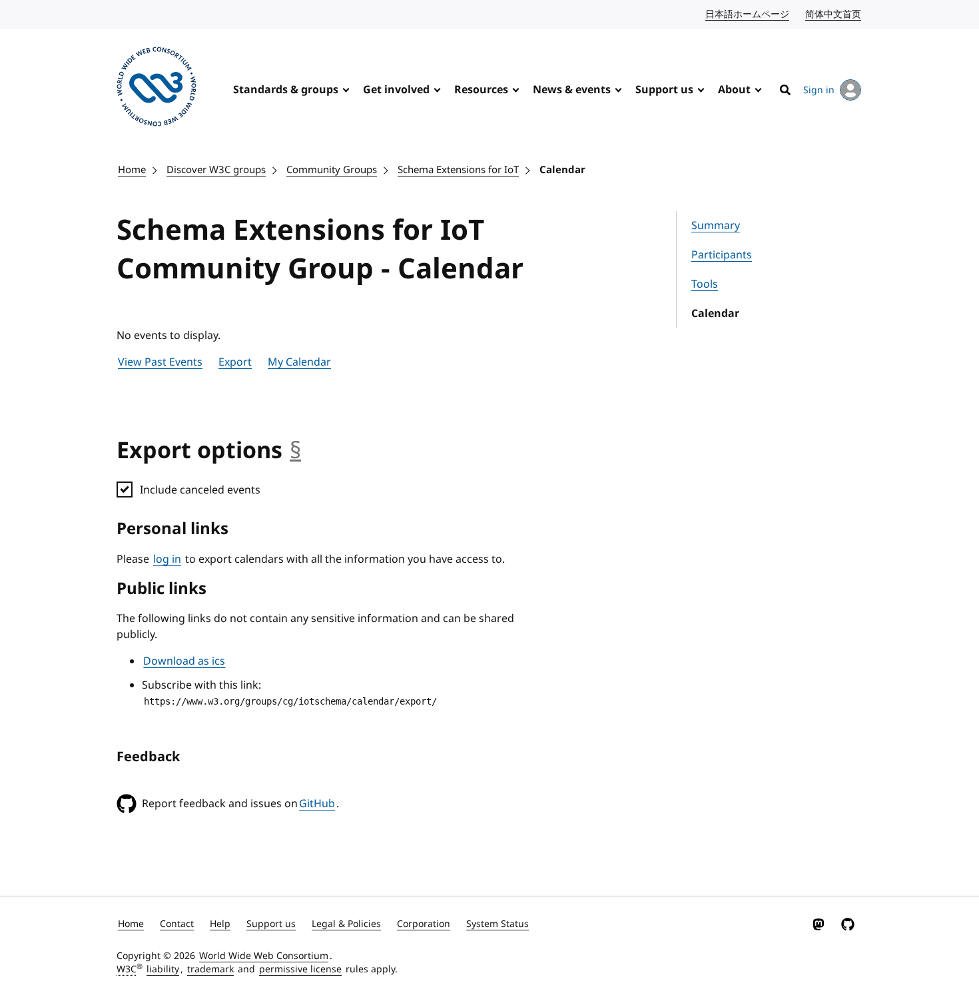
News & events (572, 90)
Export (235, 362)
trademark (210, 969)
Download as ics (184, 661)
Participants (721, 255)
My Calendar (299, 362)
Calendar (562, 170)
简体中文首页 (833, 14)
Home (132, 170)
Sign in (818, 90)
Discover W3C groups (216, 170)
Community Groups (331, 170)
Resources (481, 90)
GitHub (317, 804)
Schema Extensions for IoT (458, 170)
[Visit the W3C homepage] (156, 89)
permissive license (300, 969)
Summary (715, 226)
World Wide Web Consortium (263, 956)
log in (167, 559)
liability (163, 969)
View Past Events (160, 362)
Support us (664, 90)
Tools (704, 284)
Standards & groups (285, 90)
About (734, 90)
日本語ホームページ (748, 14)
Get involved (396, 90)
